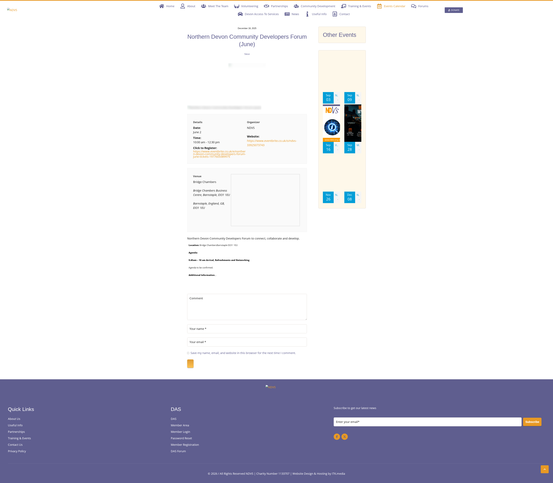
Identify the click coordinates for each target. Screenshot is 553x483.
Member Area (180, 425)
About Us (14, 419)
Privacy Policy (17, 451)
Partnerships (16, 432)
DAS (173, 419)
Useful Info (15, 425)
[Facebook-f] (337, 437)
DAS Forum (178, 451)
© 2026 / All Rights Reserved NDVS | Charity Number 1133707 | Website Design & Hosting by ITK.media (276, 474)
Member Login (180, 432)
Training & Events (19, 438)
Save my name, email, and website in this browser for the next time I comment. (243, 353)
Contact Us (15, 445)
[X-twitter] (344, 437)
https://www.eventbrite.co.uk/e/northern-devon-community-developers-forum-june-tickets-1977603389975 (219, 154)
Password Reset (181, 438)
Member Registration (185, 445)
